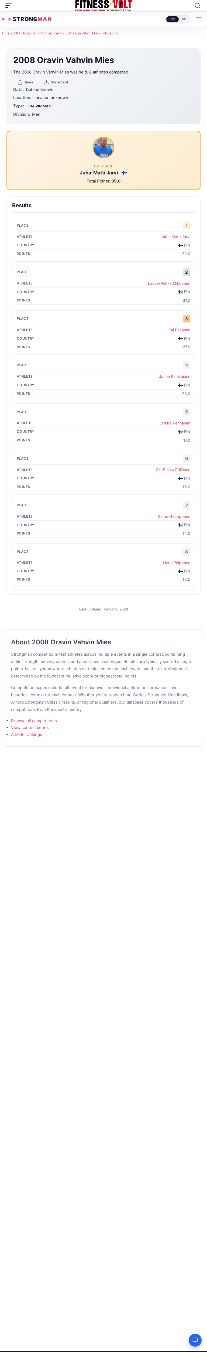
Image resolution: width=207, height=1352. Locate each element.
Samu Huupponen (174, 516)
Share (28, 82)
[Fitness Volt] (103, 5)
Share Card (59, 82)
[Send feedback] (195, 1340)
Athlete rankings (26, 734)
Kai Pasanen (179, 330)
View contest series (30, 727)
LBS (172, 19)
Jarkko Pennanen (174, 423)
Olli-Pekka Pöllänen (173, 469)
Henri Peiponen (176, 562)
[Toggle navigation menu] (199, 19)
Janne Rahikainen (174, 376)
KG (184, 19)
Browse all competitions (34, 720)
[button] (10, 5)
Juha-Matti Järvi (99, 172)
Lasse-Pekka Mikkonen (169, 283)
